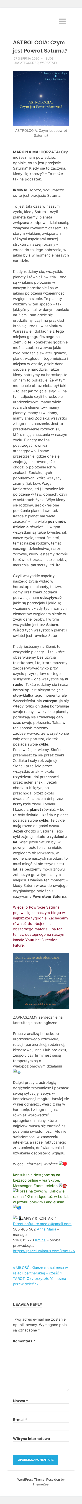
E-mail (20, 1419)
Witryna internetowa (31, 1438)
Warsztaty (48, 63)
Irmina (40, 1240)
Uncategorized (26, 63)
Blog (50, 58)
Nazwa (20, 1400)
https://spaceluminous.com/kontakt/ (44, 1251)
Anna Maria (46, 1229)
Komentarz (24, 1341)
